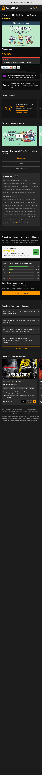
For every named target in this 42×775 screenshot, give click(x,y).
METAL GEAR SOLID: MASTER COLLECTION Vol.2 (13, 383)
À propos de (21, 158)
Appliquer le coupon (22, 112)
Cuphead (10, 77)
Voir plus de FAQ (21, 348)
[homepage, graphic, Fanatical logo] (10, 8)
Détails (21, 163)
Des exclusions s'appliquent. (24, 108)
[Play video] (19, 136)
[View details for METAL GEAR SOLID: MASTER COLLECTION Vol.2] (19, 369)
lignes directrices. (29, 242)
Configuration (21, 168)
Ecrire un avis (21, 293)
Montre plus (20, 223)
